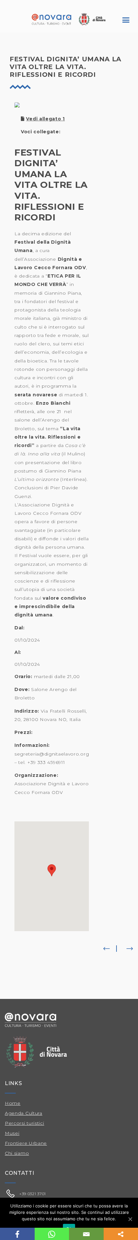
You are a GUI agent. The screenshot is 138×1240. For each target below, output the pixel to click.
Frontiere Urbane (26, 1143)
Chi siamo (17, 1153)
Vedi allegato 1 (45, 119)
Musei (12, 1133)
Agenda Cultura (23, 1113)
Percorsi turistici (24, 1123)
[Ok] (130, 1219)
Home (13, 1103)
